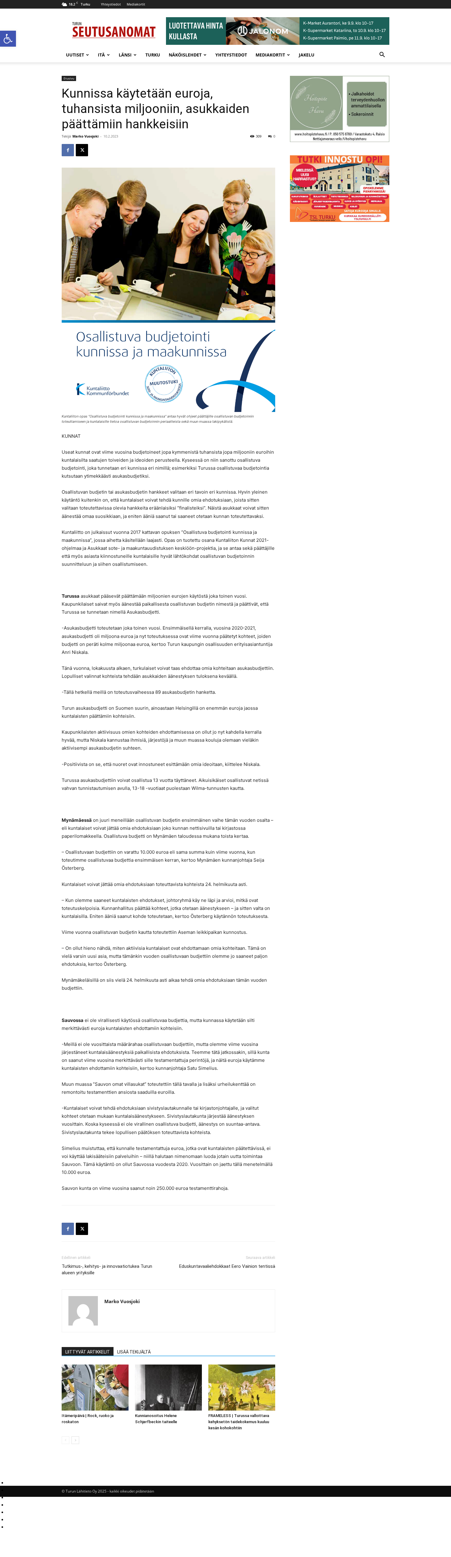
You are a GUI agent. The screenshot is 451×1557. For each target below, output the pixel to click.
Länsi (125, 55)
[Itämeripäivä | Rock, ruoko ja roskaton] (95, 1388)
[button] (8, 39)
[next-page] (75, 1440)
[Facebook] (68, 150)
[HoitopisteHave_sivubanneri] (339, 140)
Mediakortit (136, 4)
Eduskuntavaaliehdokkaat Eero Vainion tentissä (227, 1266)
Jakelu (306, 55)
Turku (152, 55)
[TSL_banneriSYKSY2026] (339, 220)
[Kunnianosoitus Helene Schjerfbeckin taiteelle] (168, 1388)
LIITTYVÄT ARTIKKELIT (87, 1351)
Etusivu (69, 78)
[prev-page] (65, 1440)
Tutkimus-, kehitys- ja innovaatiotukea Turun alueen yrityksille (107, 1269)
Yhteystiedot (111, 4)
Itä (101, 55)
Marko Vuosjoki (85, 136)
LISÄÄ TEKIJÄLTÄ (134, 1351)
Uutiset (75, 55)
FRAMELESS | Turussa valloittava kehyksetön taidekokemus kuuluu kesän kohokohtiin (238, 1421)
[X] (82, 150)
